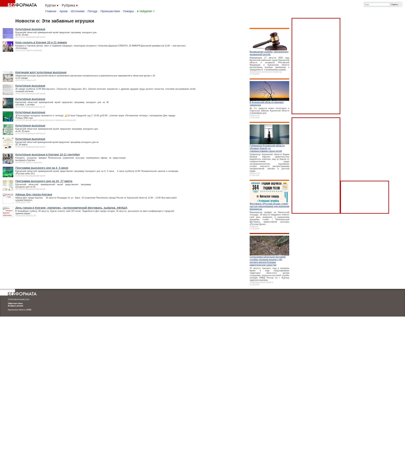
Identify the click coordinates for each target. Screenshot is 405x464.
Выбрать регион (15, 306)
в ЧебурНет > (146, 11)
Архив (63, 11)
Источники (77, 11)
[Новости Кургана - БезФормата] (19, 4)
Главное (50, 11)
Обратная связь (15, 303)
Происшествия (110, 11)
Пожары (128, 11)
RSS (29, 310)
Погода (92, 11)
